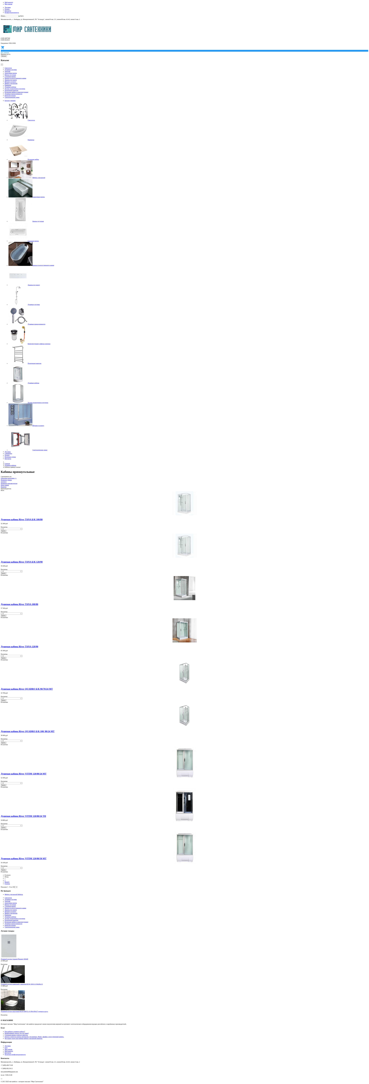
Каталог (4, 56)
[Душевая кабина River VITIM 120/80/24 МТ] (184, 779)
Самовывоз (8, 453)
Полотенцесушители (11, 90)
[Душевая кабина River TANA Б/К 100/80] (184, 515)
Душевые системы (11, 69)
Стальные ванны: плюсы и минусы (16, 1035)
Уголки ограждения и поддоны (15, 88)
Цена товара (5, 485)
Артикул (3, 482)
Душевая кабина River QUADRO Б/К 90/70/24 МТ (27, 689)
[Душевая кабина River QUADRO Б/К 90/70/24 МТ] (184, 684)
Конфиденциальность (12, 12)
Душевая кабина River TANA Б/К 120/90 (22, 562)
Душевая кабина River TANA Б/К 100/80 (22, 519)
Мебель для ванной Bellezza (14, 894)
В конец (7, 884)
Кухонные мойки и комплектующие (16, 92)
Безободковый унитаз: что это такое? (17, 1033)
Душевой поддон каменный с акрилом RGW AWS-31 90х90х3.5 (22, 984)
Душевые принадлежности (13, 94)
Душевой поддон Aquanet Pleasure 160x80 (14, 959)
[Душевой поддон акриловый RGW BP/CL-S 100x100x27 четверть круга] (13, 1010)
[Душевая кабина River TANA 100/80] (184, 599)
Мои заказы (8, 4)
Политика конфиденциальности (15, 1054)
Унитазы (7, 71)
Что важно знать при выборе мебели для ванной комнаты (23, 1038)
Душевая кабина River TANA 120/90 (19, 646)
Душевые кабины (10, 87)
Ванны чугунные (10, 75)
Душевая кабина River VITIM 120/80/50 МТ (23, 858)
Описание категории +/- (9, 478)
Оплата (7, 9)
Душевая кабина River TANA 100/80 (19, 604)
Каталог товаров (10, 100)
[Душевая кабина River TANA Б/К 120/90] (184, 557)
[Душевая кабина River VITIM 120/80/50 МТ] (184, 864)
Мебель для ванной (11, 83)
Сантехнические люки (12, 97)
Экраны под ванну (11, 80)
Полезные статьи (10, 457)
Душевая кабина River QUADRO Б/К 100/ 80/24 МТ (27, 731)
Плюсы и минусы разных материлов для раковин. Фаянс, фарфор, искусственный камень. (34, 1037)
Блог (6, 1047)
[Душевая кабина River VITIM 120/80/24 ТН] (184, 823)
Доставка (8, 7)
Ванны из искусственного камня (15, 78)
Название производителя (9, 483)
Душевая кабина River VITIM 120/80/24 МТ (23, 773)
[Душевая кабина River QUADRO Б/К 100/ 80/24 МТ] (184, 726)
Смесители (8, 68)
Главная (7, 463)
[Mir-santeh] (27, 35)
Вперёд (7, 882)
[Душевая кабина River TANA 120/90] (184, 642)
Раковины (8, 85)
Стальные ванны (10, 76)
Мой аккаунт (9, 2)
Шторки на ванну (10, 82)
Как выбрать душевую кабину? (15, 1031)
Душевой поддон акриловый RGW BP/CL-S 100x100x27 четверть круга (24, 1011)
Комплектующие (10, 95)
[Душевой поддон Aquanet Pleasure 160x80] (9, 957)
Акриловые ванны (11, 73)
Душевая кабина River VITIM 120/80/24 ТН (23, 816)
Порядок (3, 487)
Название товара (6, 480)
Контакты (8, 11)
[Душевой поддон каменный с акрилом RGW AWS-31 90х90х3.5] (13, 982)
